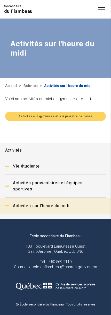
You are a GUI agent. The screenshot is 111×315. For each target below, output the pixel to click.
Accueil (11, 86)
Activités (30, 86)
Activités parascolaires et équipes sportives (48, 185)
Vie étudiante (26, 166)
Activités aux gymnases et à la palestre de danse (55, 116)
